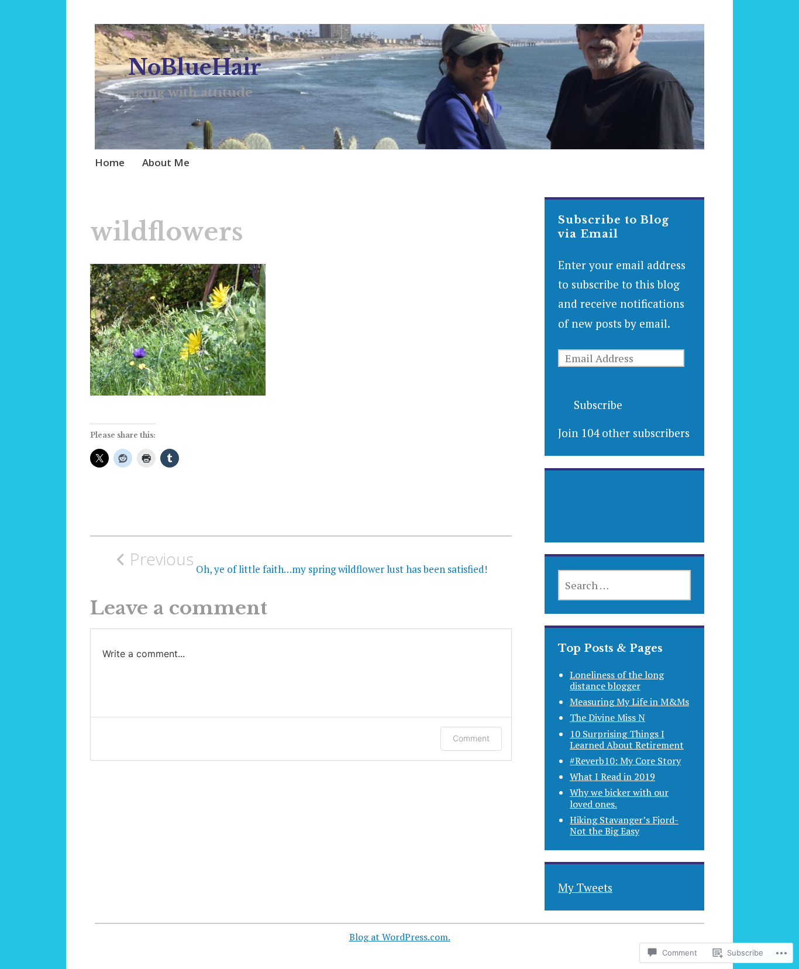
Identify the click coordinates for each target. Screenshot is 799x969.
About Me (166, 162)
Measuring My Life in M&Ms (629, 701)
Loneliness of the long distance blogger (617, 680)
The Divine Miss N (607, 717)
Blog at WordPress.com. (399, 936)
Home (110, 162)
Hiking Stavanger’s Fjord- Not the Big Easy (624, 825)
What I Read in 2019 (612, 776)
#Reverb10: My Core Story (625, 760)
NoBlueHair (194, 67)
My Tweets (585, 887)
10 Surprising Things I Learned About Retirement (627, 739)
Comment (471, 738)
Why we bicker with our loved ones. (619, 798)
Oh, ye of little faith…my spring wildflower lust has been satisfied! (308, 562)
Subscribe (598, 404)
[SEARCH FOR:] (624, 585)
